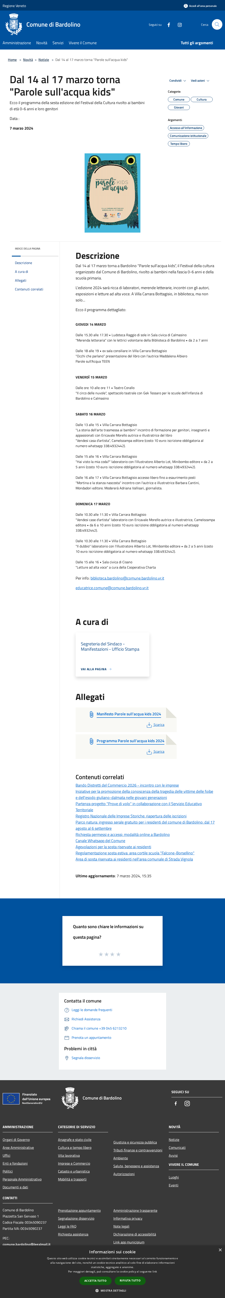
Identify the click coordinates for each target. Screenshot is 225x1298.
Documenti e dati (15, 1187)
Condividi (175, 80)
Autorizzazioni (124, 1174)
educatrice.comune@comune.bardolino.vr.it (112, 588)
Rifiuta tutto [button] (130, 1280)
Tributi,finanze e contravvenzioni (137, 1150)
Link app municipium (128, 1242)
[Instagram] (178, 24)
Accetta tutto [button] (95, 1281)
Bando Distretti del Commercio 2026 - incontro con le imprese (127, 785)
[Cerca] (217, 24)
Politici (8, 1171)
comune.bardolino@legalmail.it (27, 1244)
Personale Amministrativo (22, 1179)
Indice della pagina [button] (27, 248)
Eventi (173, 1185)
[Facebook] (167, 24)
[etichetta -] (119, 954)
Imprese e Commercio (74, 1163)
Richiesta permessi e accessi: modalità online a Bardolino (123, 834)
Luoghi (174, 1177)
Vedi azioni (198, 80)
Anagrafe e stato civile (74, 1139)
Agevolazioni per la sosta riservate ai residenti (113, 847)
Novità (28, 59)
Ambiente (120, 1158)
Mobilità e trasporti (72, 1179)
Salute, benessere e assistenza (136, 1166)
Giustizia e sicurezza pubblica (135, 1142)
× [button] (220, 1250)
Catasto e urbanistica (74, 1171)
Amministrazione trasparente (135, 1210)
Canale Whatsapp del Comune (100, 841)
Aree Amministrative (18, 1147)
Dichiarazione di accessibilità (134, 1234)
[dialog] (112, 1271)
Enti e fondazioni (15, 1163)
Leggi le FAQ (67, 1226)
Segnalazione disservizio (76, 1218)
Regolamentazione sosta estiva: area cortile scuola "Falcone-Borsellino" (135, 853)
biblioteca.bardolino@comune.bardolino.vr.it (127, 578)
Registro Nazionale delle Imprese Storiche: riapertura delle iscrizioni (131, 816)
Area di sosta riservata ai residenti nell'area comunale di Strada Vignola (134, 859)
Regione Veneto (14, 5)
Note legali (121, 1226)
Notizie (43, 59)
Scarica (158, 724)
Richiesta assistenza (73, 1234)
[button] (112, 1290)
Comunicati (177, 1147)
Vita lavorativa (69, 1155)
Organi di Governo (16, 1139)
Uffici (6, 1155)
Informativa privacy (127, 1218)
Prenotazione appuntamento (79, 1210)
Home (12, 59)
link (154, 1271)
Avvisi (173, 1155)
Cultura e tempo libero (74, 1147)
